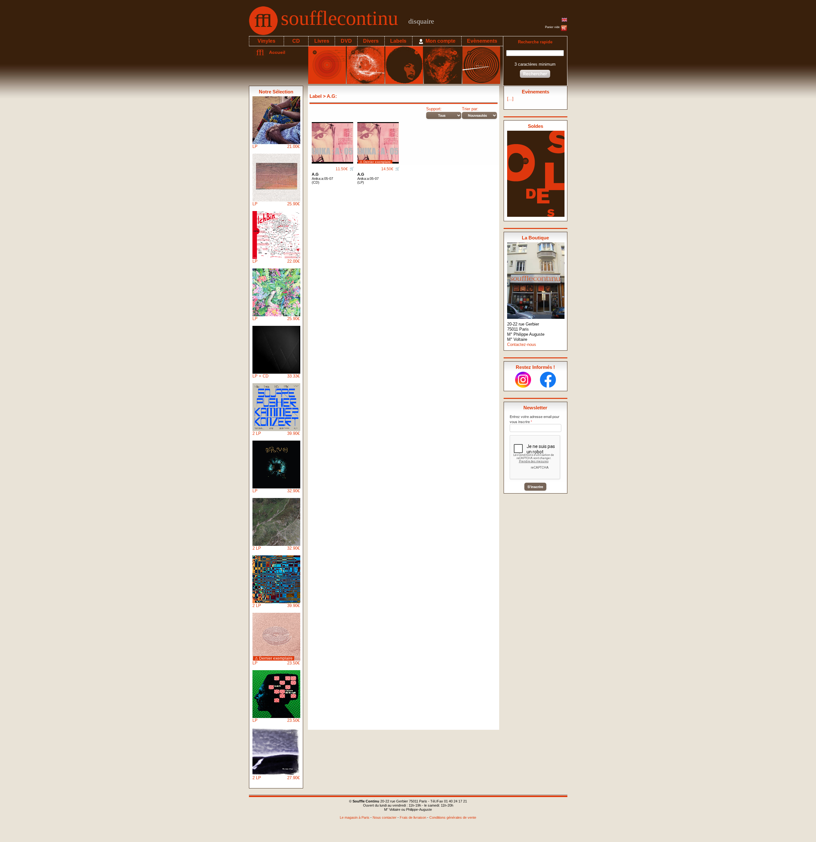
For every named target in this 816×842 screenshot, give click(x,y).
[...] (510, 98)
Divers (371, 41)
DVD (346, 41)
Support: (434, 108)
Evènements (482, 41)
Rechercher (535, 73)
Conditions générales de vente (452, 817)
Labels (398, 41)
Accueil (275, 52)
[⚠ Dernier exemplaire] (378, 140)
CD (296, 41)
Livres (321, 41)
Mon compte (439, 41)
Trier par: (470, 108)
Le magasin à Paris (354, 817)
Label (316, 96)
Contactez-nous (521, 344)
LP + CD (276, 376)
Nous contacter (385, 817)
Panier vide (553, 27)
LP (276, 146)
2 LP (276, 433)
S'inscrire (535, 486)
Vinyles (266, 41)
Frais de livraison (413, 817)
